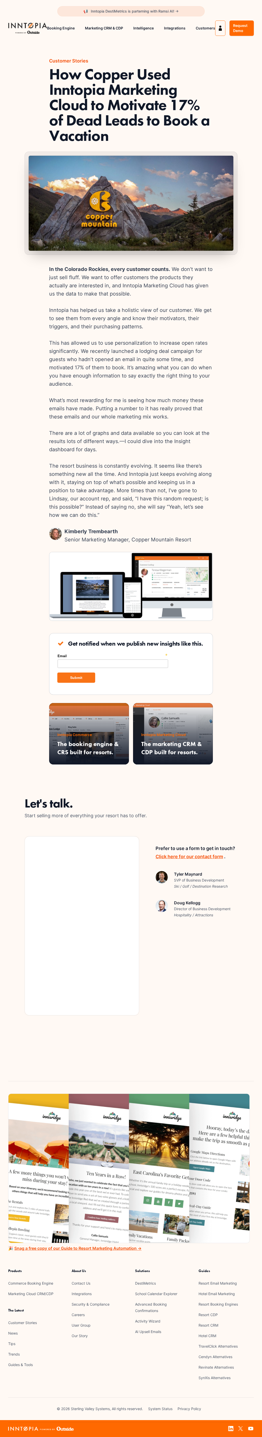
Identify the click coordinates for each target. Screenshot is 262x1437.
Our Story (80, 1336)
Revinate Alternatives (216, 1367)
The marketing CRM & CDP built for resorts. (171, 748)
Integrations (174, 28)
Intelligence (143, 28)
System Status (160, 1409)
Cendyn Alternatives (215, 1357)
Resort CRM (208, 1325)
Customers (205, 28)
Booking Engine (61, 28)
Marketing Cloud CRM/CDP (30, 1294)
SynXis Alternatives (215, 1378)
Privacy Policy (189, 1409)
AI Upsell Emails (148, 1331)
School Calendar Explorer (156, 1294)
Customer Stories (22, 1322)
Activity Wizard (147, 1321)
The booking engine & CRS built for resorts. (88, 748)
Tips (11, 1343)
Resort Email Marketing (218, 1283)
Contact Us (81, 1283)
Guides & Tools (20, 1364)
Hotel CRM (207, 1336)
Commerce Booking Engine (30, 1283)
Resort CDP (208, 1315)
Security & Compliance (91, 1304)
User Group (81, 1325)
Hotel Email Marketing (217, 1294)
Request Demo (240, 28)
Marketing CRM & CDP (104, 28)
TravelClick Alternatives (218, 1346)
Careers (78, 1315)
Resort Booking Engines (218, 1304)
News (13, 1333)
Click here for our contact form (189, 856)
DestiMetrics (145, 1283)
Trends (14, 1354)
